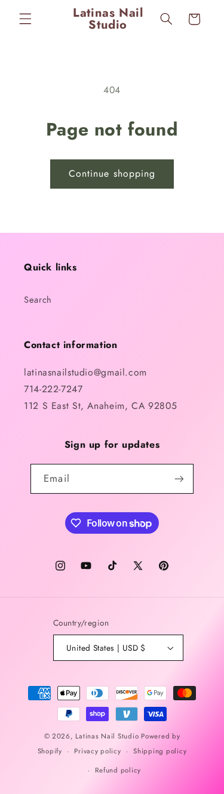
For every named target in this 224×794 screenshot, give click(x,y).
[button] (25, 19)
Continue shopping (112, 173)
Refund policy (118, 770)
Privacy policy (97, 751)
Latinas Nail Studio (107, 736)
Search (38, 299)
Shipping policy (159, 751)
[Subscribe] (178, 478)
